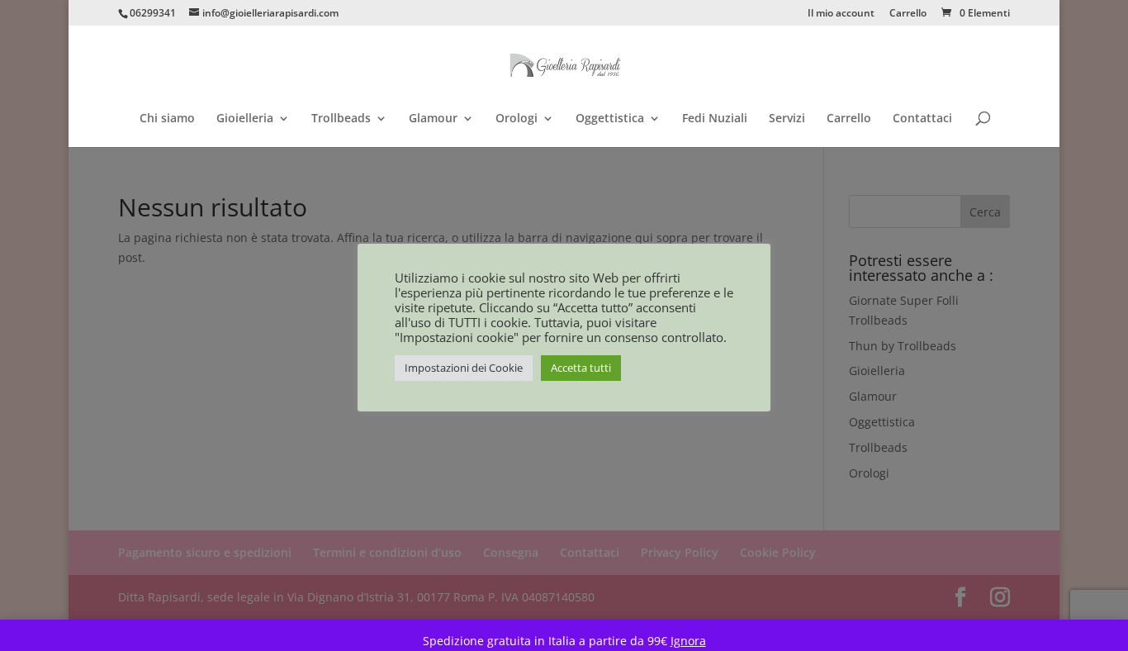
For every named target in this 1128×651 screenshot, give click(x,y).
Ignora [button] (688, 641)
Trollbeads (341, 119)
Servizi (787, 119)
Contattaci (922, 119)
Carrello (908, 14)
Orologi (516, 119)
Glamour (433, 119)
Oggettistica (610, 119)
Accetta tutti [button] (581, 367)
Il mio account (841, 14)
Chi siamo (167, 119)
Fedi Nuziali (714, 119)
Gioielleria (244, 119)
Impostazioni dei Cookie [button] (464, 367)
